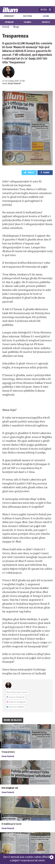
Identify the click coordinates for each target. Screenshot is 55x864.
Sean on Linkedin (16, 707)
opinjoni (9, 22)
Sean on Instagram (17, 702)
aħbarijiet (9, 16)
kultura (27, 16)
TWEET (30, 172)
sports (46, 22)
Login (46, 16)
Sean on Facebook (16, 697)
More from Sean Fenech (17, 692)
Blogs (16, 26)
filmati (27, 22)
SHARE (46, 172)
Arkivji (5, 26)
